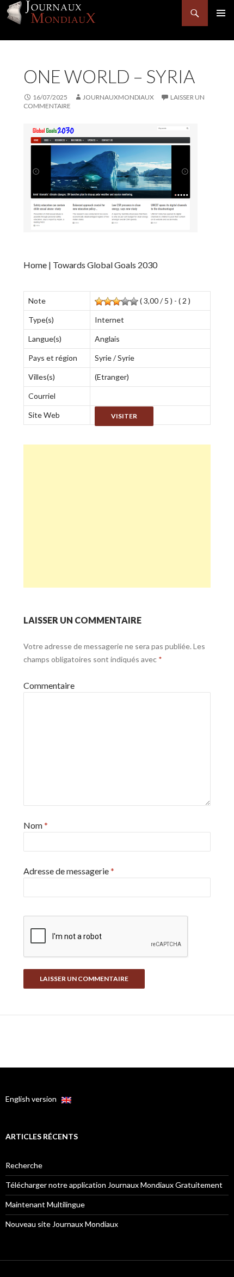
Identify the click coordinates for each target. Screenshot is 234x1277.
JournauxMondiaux (118, 97)
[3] (116, 301)
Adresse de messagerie (68, 871)
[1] (99, 301)
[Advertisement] (117, 516)
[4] (125, 301)
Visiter (124, 416)
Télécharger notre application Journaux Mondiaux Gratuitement (114, 1184)
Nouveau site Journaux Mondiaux (61, 1224)
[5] (134, 301)
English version (33, 1098)
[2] (107, 301)
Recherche (23, 1165)
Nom (35, 825)
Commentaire (49, 685)
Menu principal (221, 13)
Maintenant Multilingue (45, 1204)
